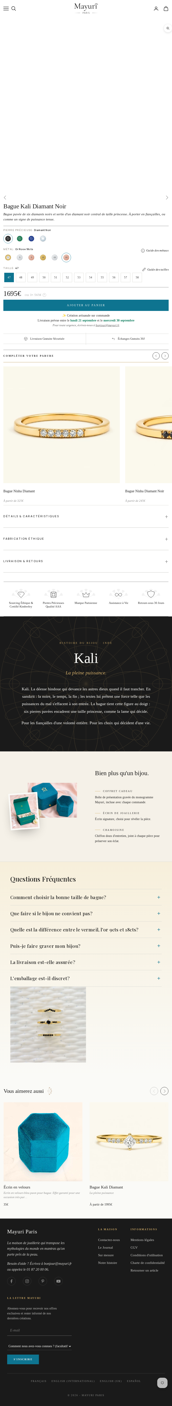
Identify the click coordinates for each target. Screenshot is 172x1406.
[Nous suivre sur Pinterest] (43, 1281)
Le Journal (105, 1247)
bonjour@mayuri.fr (107, 325)
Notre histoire (107, 1263)
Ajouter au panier (86, 305)
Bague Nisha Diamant (19, 491)
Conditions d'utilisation (147, 1255)
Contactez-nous (109, 1240)
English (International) (73, 1381)
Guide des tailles (158, 269)
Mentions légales (142, 1240)
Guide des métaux (157, 250)
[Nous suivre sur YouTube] (58, 1281)
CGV (134, 1247)
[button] (156, 355)
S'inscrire (23, 1359)
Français (39, 1381)
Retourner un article (144, 1270)
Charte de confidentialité (148, 1263)
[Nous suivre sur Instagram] (27, 1281)
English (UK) (111, 1381)
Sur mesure (106, 1255)
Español (134, 1381)
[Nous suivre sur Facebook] (11, 1281)
